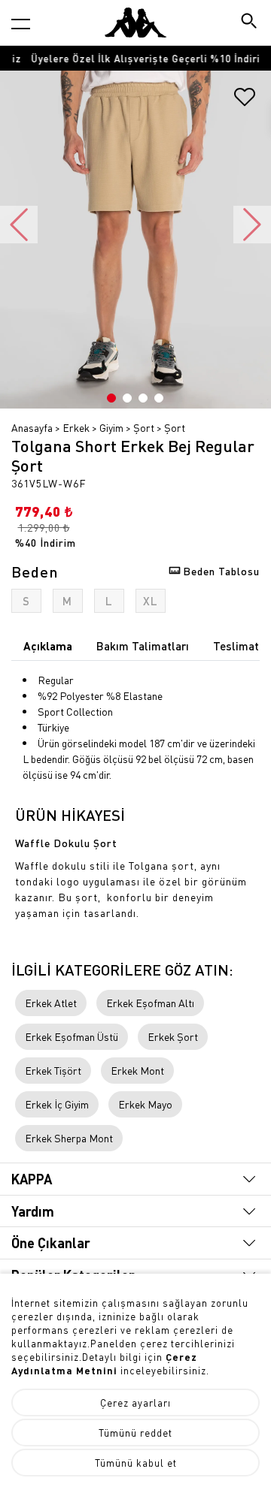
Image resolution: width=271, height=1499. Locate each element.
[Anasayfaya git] (135, 23)
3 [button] (143, 398)
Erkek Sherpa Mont (69, 1138)
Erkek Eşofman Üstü (71, 1036)
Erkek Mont (137, 1070)
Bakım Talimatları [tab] (142, 645)
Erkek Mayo (145, 1104)
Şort (143, 427)
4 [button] (158, 398)
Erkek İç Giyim (57, 1104)
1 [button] (111, 398)
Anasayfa (32, 427)
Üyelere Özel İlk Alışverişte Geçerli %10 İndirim (135, 58)
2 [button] (127, 398)
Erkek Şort (173, 1036)
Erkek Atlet (51, 1002)
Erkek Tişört (53, 1070)
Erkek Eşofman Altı (150, 1002)
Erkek (76, 427)
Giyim (111, 427)
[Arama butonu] (250, 22)
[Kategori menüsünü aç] (20, 23)
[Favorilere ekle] (244, 102)
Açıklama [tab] (47, 645)
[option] (135, 58)
